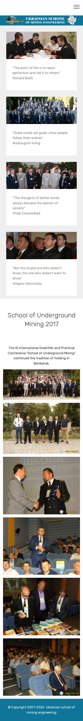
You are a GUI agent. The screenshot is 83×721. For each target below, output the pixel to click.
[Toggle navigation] (77, 6)
